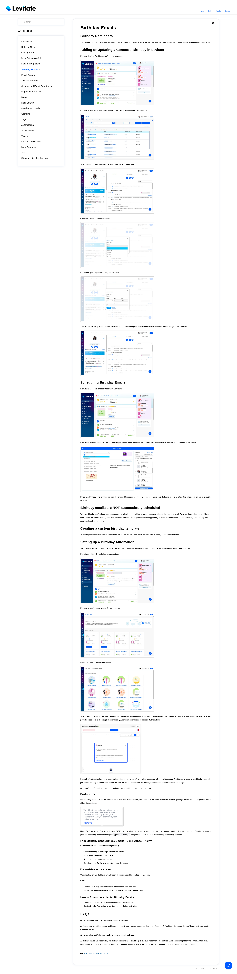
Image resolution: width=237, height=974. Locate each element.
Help (209, 11)
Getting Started (28, 52)
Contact (227, 11)
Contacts (25, 114)
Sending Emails (30, 69)
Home (202, 11)
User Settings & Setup (32, 58)
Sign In (218, 11)
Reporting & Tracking (31, 91)
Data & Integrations (30, 63)
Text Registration (29, 80)
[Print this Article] (213, 23)
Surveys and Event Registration (36, 86)
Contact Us (103, 953)
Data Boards (27, 103)
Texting (24, 136)
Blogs (24, 97)
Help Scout (216, 969)
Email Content (28, 75)
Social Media (27, 130)
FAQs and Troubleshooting (34, 158)
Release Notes (28, 47)
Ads (23, 152)
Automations (27, 125)
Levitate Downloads (31, 141)
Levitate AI (26, 41)
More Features (28, 147)
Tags (23, 119)
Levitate (198, 969)
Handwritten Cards (30, 108)
